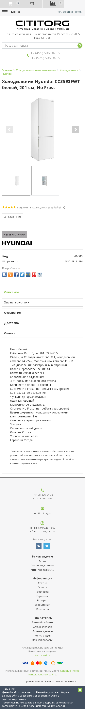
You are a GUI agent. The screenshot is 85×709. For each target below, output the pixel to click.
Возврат (42, 600)
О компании (42, 604)
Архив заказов (42, 627)
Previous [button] (9, 129)
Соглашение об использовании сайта (54, 672)
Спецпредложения (42, 565)
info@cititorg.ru (43, 513)
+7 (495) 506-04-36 (45, 53)
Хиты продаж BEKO (43, 570)
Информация (42, 578)
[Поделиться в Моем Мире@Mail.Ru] (28, 274)
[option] (42, 129)
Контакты (42, 609)
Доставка (43, 591)
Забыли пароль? (42, 640)
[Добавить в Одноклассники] (10, 274)
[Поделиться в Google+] (34, 274)
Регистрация (65, 11)
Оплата (42, 587)
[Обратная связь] (32, 4)
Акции (42, 561)
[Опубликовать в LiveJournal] (40, 274)
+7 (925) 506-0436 (46, 58)
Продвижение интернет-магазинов (44, 681)
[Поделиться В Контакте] (4, 274)
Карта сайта (42, 655)
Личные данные (42, 631)
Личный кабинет (42, 622)
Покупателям (42, 618)
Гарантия (42, 596)
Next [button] (75, 129)
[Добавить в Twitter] (22, 274)
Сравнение (14, 216)
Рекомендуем (42, 556)
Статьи (42, 583)
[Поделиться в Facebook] (16, 274)
